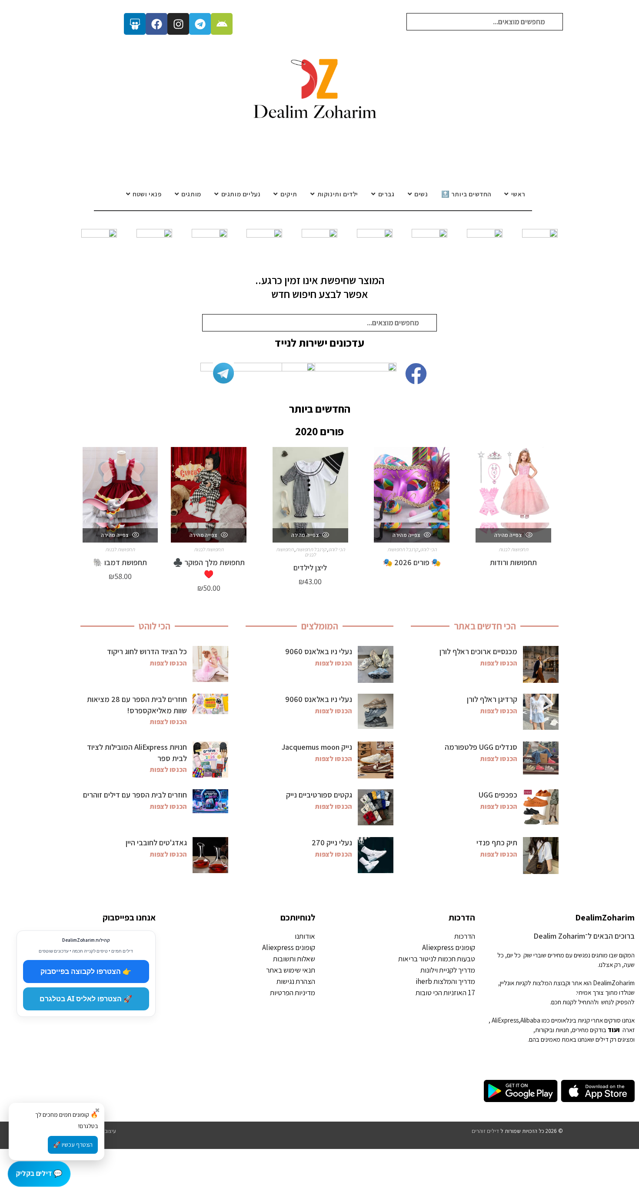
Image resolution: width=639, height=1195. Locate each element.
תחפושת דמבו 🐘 (120, 562)
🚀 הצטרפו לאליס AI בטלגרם (86, 998)
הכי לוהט (428, 549)
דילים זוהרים (485, 1131)
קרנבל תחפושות (402, 549)
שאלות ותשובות (294, 958)
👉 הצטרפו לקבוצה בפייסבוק (85, 971)
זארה (628, 1030)
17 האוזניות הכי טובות (445, 992)
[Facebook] (156, 24)
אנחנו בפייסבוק (129, 917)
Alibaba (530, 1020)
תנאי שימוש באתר (290, 970)
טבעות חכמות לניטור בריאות (436, 958)
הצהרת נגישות (295, 981)
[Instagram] (178, 24)
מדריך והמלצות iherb (445, 981)
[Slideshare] (135, 24)
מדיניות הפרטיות (292, 992)
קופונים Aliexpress (448, 947)
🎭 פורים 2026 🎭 (412, 562)
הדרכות (462, 917)
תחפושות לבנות (513, 549)
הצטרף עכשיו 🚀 (73, 1145)
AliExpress (505, 1020)
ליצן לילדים (310, 568)
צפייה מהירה (508, 535)
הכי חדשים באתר (485, 626)
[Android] (222, 24)
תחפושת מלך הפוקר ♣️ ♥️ (209, 568)
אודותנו (305, 936)
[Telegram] (200, 24)
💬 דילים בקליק (39, 1173)
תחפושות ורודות (513, 562)
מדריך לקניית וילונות (447, 970)
